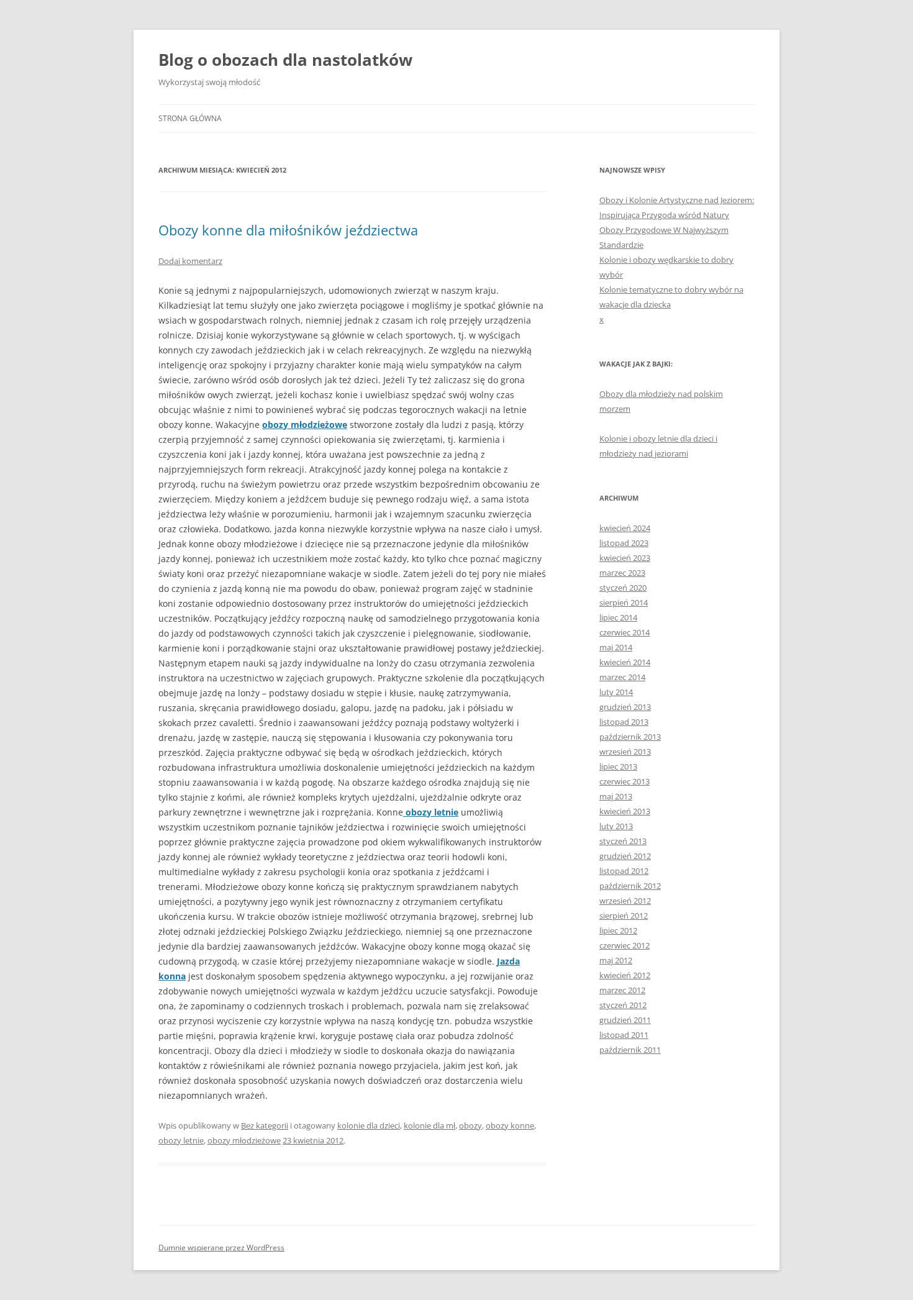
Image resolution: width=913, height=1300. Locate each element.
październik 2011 (630, 1049)
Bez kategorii (264, 1125)
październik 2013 (630, 736)
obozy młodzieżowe (304, 424)
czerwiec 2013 (624, 781)
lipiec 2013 (618, 766)
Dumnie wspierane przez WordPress (221, 1247)
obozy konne (510, 1125)
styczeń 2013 (623, 841)
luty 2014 (616, 692)
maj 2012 (615, 960)
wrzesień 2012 (625, 900)
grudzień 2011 (625, 1019)
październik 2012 (630, 885)
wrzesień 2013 (625, 751)
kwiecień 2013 (624, 811)
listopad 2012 (623, 870)
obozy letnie (181, 1140)
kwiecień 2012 (624, 975)
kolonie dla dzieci (368, 1125)
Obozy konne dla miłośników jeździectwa (288, 229)
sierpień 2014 (623, 602)
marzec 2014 (622, 677)
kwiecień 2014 (624, 662)
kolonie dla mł (429, 1125)
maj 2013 (615, 796)
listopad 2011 (623, 1034)
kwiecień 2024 (624, 528)
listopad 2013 (623, 721)
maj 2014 (615, 647)
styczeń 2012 (623, 1005)
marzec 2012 (622, 990)
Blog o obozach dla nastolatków (285, 59)
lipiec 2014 (618, 617)
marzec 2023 (622, 572)
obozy (470, 1125)
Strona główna (190, 118)
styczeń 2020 (623, 587)
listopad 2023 (623, 542)
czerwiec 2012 (624, 945)
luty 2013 (616, 826)
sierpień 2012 (623, 915)
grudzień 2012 (625, 855)
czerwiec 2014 (624, 632)
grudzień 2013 (625, 706)
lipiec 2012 (618, 930)
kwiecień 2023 (624, 557)
